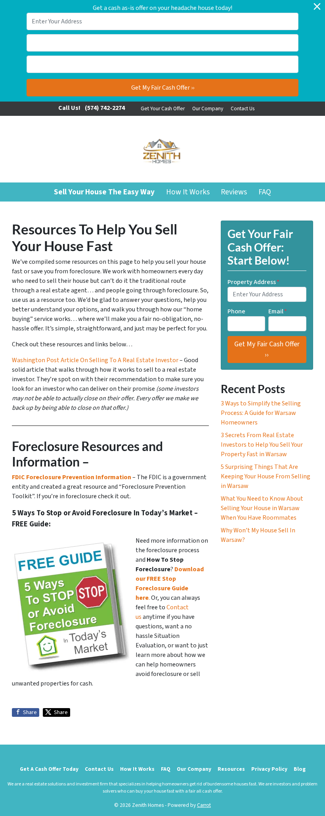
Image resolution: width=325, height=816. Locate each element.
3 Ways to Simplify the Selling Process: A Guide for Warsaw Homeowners (261, 413)
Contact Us (242, 108)
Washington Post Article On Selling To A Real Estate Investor (96, 360)
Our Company (207, 108)
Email (277, 311)
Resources (231, 769)
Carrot (204, 805)
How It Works (188, 192)
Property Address (253, 282)
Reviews (234, 192)
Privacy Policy (269, 769)
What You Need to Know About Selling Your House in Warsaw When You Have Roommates (262, 508)
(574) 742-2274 (105, 108)
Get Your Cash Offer (163, 108)
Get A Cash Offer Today (49, 769)
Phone (236, 311)
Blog (300, 769)
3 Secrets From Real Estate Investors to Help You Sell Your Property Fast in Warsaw (262, 445)
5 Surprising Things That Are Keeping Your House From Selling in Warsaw (265, 476)
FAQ (264, 192)
